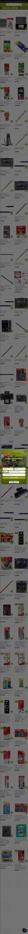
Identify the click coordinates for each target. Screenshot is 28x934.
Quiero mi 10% (14, 477)
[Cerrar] (25, 452)
